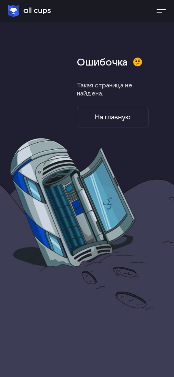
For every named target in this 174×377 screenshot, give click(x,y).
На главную (113, 116)
